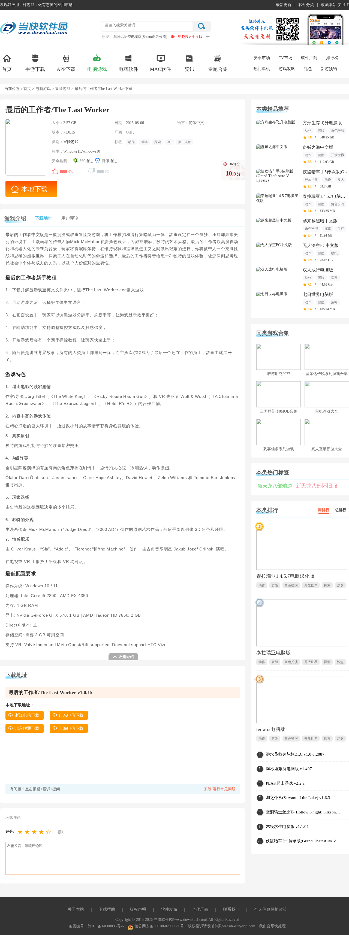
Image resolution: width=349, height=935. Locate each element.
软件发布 (169, 909)
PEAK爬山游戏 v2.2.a (285, 783)
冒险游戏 (62, 89)
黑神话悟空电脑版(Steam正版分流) (140, 37)
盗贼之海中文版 (318, 147)
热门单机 (262, 68)
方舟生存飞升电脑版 (322, 122)
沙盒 (340, 585)
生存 (341, 229)
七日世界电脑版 (318, 294)
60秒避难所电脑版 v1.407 (289, 769)
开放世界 (337, 155)
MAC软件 (160, 69)
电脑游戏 (97, 69)
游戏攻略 (287, 68)
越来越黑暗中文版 (320, 221)
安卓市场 (262, 58)
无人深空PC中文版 (321, 245)
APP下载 (66, 69)
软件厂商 (309, 58)
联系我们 (231, 909)
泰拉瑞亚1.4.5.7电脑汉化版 (285, 576)
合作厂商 (200, 909)
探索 (157, 142)
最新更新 (283, 5)
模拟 (334, 253)
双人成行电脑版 (318, 270)
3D (169, 142)
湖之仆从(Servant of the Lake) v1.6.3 (298, 797)
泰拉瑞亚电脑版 (273, 652)
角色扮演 (337, 130)
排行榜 (332, 58)
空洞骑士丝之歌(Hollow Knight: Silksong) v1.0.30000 (304, 812)
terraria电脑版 (270, 729)
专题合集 (218, 69)
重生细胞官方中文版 (187, 37)
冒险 (321, 130)
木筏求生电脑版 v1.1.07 (287, 826)
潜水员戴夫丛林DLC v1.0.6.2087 (295, 754)
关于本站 (76, 909)
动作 (131, 142)
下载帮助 (107, 909)
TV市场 (285, 58)
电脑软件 (128, 69)
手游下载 (35, 69)
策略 (144, 142)
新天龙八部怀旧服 (316, 486)
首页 (7, 69)
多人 (341, 179)
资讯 (189, 69)
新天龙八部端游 (275, 486)
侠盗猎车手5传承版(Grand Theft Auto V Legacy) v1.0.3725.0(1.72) (304, 841)
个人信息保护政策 (270, 909)
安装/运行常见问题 (220, 789)
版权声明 (138, 909)
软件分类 (306, 5)
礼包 (308, 68)
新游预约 (329, 68)
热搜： (107, 37)
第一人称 (184, 142)
